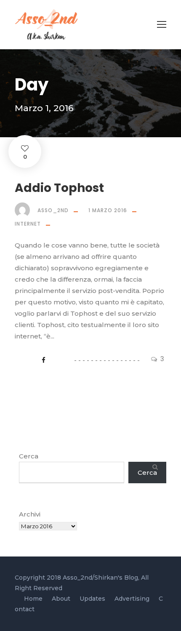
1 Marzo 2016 (107, 210)
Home (33, 598)
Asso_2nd (53, 210)
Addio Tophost (59, 188)
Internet (28, 223)
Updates (92, 598)
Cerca (28, 456)
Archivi (29, 514)
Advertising (131, 598)
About (61, 598)
